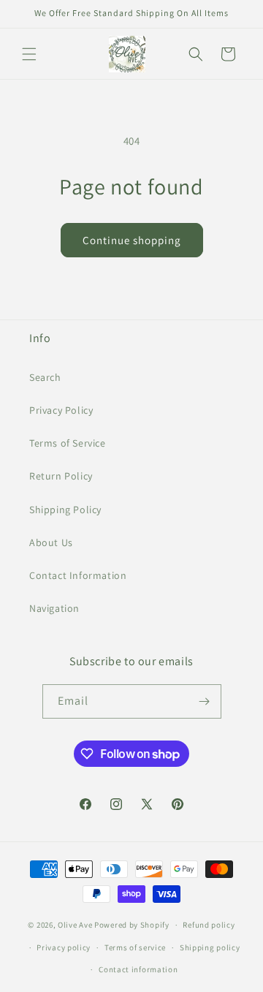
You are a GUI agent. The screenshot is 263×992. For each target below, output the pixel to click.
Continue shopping (132, 240)
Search (45, 377)
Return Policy (61, 475)
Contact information (138, 969)
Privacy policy (64, 947)
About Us (51, 542)
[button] (29, 54)
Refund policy (209, 925)
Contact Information (77, 575)
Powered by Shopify (131, 925)
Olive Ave (75, 925)
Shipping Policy (65, 509)
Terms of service (135, 947)
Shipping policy (210, 947)
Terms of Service (67, 443)
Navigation (54, 608)
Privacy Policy (61, 410)
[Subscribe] (204, 701)
